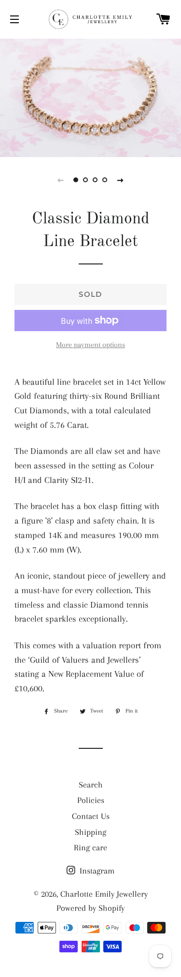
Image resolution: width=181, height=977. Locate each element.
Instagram (95, 870)
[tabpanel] (90, 96)
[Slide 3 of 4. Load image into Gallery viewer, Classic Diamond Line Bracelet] (95, 180)
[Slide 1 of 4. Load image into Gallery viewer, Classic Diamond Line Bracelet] (76, 180)
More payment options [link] (90, 344)
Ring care (90, 847)
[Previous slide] (60, 179)
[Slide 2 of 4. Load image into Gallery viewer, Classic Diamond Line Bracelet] (86, 180)
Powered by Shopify (90, 908)
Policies (90, 800)
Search (91, 784)
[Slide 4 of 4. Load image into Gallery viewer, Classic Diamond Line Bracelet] (105, 180)
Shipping (90, 832)
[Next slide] (120, 179)
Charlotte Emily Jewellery (104, 894)
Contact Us (91, 816)
